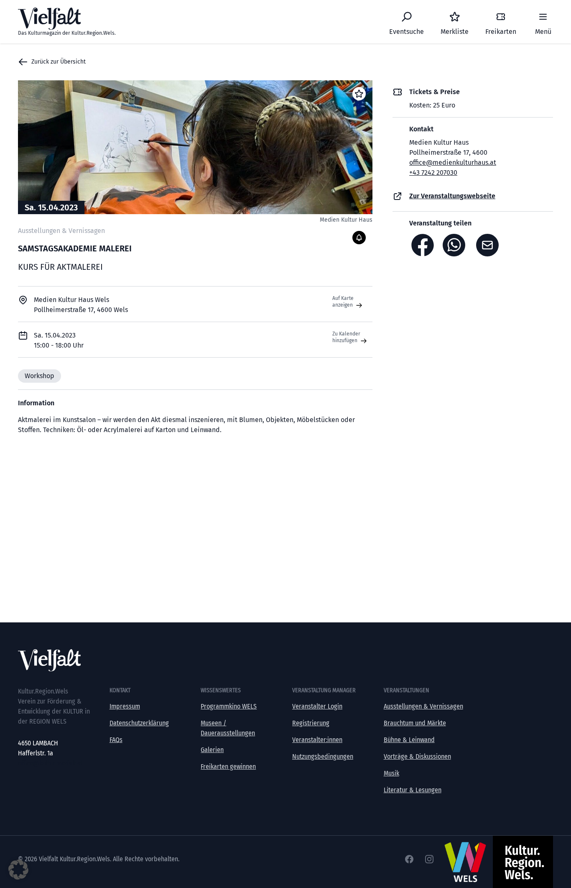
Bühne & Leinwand (409, 740)
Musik (391, 773)
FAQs (116, 740)
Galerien (212, 750)
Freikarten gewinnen (228, 766)
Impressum (125, 706)
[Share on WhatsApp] (456, 245)
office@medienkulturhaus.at (452, 162)
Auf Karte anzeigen (343, 301)
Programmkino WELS (229, 706)
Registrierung (310, 723)
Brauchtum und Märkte (415, 723)
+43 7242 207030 (433, 173)
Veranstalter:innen (317, 740)
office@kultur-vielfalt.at (50, 763)
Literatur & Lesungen (412, 790)
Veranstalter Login (317, 706)
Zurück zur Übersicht (58, 61)
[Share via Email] (489, 245)
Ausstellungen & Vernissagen (423, 706)
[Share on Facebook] (422, 245)
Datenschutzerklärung (139, 723)
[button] (18, 869)
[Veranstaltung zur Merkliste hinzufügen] (359, 93)
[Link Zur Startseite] (285, 660)
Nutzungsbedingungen (322, 756)
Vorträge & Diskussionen (417, 756)
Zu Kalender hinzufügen (346, 337)
